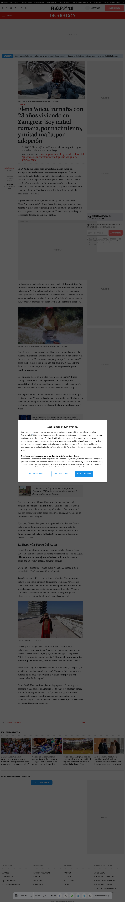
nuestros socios (57, 432)
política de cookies (82, 447)
